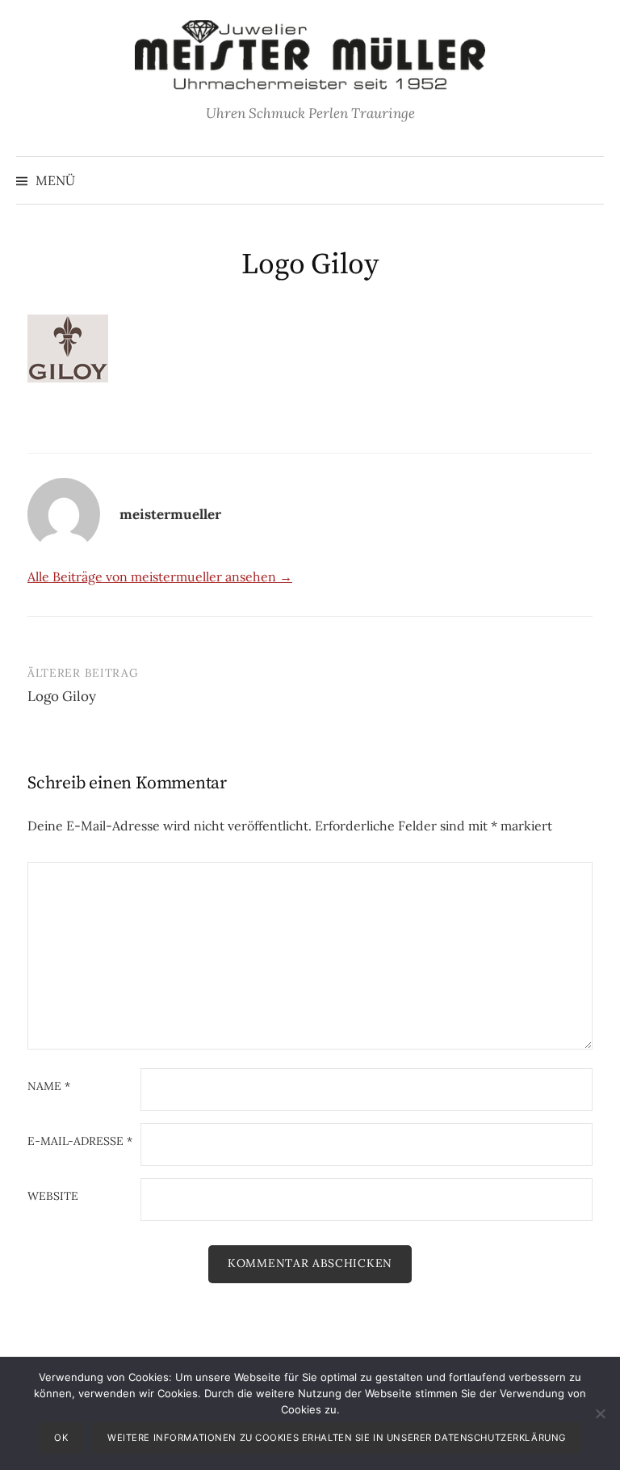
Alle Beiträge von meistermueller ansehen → (159, 576)
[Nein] (600, 1413)
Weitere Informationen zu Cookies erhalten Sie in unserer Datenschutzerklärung (336, 1437)
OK (61, 1437)
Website (52, 1196)
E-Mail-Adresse (79, 1141)
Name (48, 1086)
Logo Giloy (61, 696)
